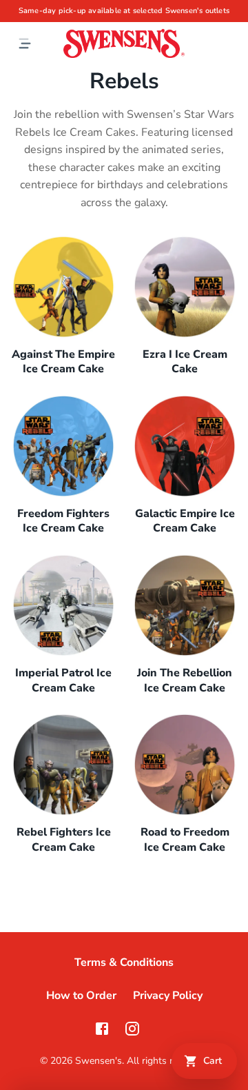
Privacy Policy (168, 995)
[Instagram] (132, 1028)
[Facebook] (102, 1028)
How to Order (81, 995)
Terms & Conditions (124, 962)
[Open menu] (25, 43)
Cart (212, 1060)
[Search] (231, 43)
